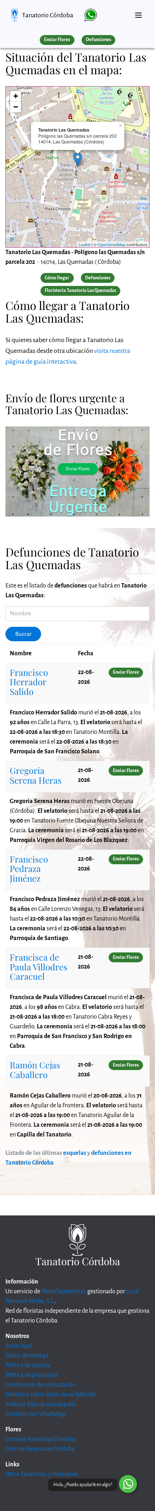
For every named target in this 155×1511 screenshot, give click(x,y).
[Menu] (138, 12)
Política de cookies (27, 1365)
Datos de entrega (26, 1355)
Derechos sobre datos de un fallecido (50, 1394)
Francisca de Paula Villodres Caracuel (38, 966)
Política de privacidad (31, 1375)
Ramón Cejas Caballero (35, 1069)
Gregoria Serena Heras (36, 775)
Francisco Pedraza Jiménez (29, 868)
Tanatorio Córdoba (47, 15)
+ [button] (15, 96)
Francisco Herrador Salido (29, 681)
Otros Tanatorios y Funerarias (41, 1474)
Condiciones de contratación (40, 1385)
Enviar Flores (57, 39)
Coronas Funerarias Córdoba (40, 1439)
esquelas (74, 1153)
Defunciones (98, 39)
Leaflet (84, 244)
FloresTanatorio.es (63, 1291)
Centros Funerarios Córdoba (40, 1449)
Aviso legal (18, 1346)
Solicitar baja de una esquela (40, 1404)
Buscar (23, 634)
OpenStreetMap (111, 244)
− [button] (15, 106)
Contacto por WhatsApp (35, 1414)
